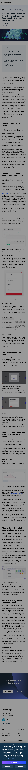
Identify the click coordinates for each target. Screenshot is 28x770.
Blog (3, 9)
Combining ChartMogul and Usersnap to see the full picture (13, 61)
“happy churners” (20, 511)
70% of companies (6, 101)
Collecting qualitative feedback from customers (12, 55)
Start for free (8, 691)
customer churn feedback (16, 493)
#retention (9, 9)
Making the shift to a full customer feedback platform (12, 64)
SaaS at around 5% (15, 465)
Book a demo (20, 691)
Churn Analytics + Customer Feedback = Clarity (13, 68)
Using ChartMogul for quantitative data (13, 51)
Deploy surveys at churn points (11, 58)
